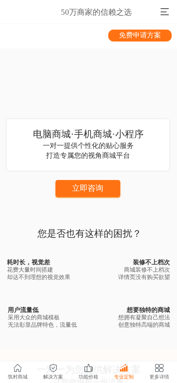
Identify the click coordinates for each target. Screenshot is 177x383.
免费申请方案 (140, 35)
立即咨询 (87, 188)
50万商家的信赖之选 (96, 12)
